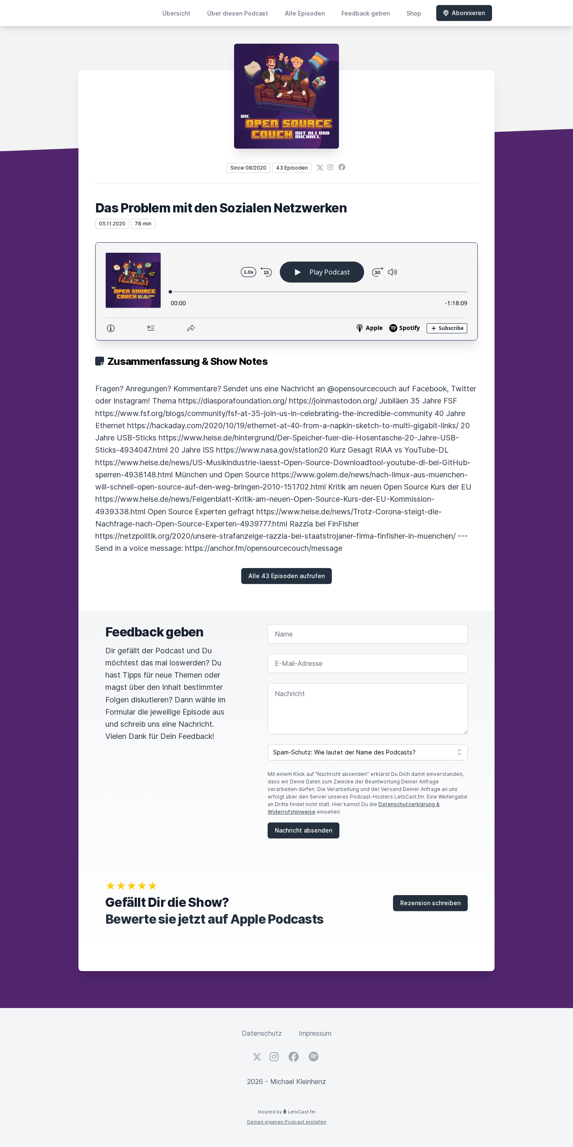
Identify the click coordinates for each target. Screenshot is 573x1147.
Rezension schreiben (430, 902)
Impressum (315, 1033)
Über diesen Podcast (237, 13)
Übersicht (176, 13)
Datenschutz (262, 1033)
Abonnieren (468, 12)
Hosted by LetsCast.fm (286, 1112)
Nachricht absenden (303, 830)
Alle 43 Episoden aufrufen (286, 575)
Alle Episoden (305, 13)
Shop (413, 13)
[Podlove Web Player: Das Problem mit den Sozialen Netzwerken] (286, 291)
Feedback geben (365, 13)
